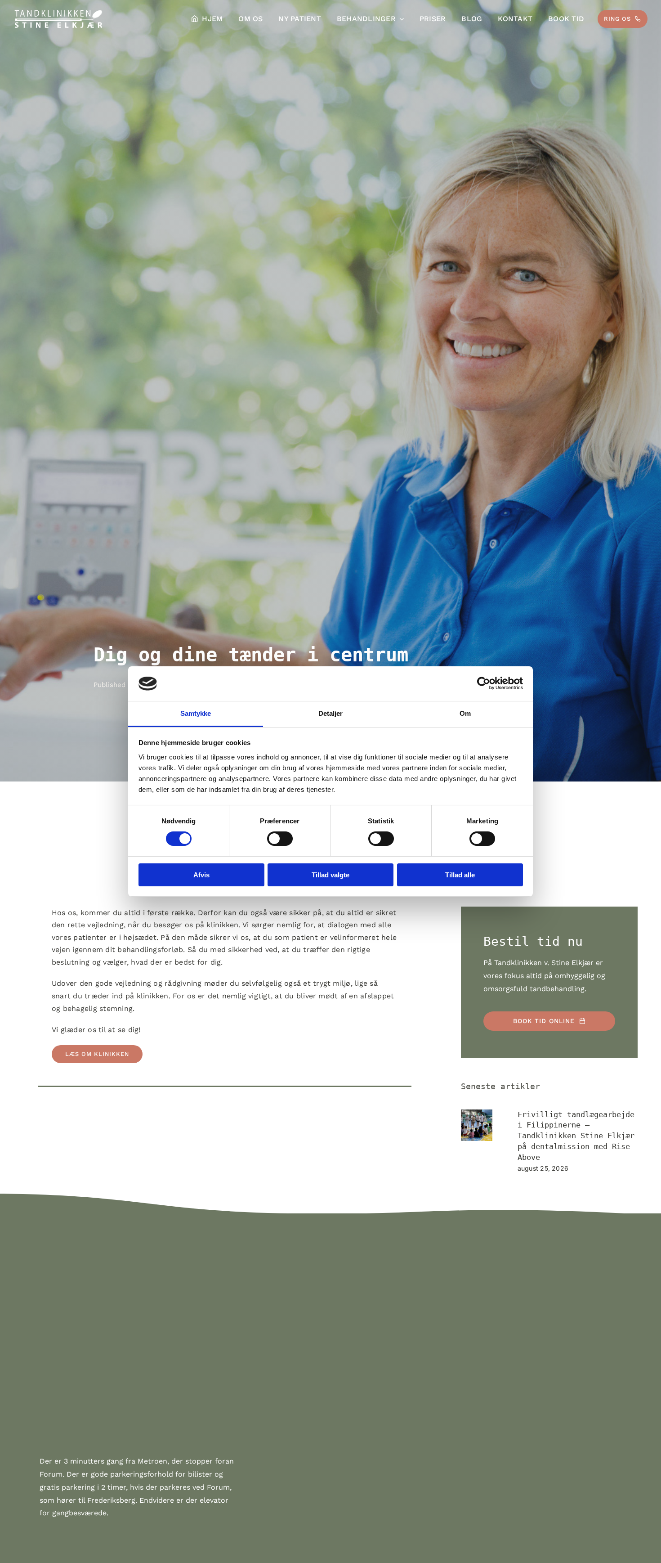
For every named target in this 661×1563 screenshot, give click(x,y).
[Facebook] (46, 1116)
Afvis (201, 875)
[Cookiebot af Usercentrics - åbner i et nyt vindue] (483, 683)
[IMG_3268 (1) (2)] (476, 1125)
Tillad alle (460, 875)
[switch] (280, 838)
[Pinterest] (62, 1116)
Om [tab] (465, 713)
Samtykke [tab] (195, 713)
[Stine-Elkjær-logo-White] (58, 12)
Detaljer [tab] (330, 713)
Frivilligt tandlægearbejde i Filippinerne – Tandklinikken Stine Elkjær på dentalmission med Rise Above (576, 1136)
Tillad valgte (330, 875)
